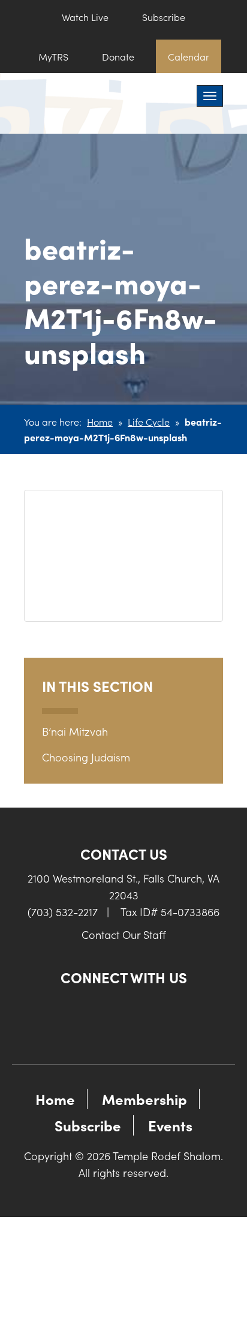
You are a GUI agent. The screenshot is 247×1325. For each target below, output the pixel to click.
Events (170, 1125)
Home (100, 421)
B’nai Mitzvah (75, 731)
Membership (144, 1099)
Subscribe (163, 16)
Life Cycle (149, 421)
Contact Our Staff (124, 934)
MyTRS (53, 56)
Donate (118, 56)
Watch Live (85, 16)
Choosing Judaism (86, 756)
